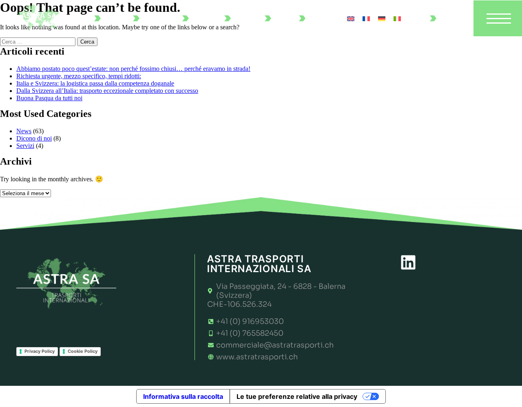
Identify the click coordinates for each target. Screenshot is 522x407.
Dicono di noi (34, 138)
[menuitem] (350, 18)
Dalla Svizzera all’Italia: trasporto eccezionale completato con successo (107, 90)
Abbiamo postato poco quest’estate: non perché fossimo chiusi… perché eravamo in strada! (133, 68)
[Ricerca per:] (38, 41)
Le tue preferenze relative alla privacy (297, 396)
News (23, 131)
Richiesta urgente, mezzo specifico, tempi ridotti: (78, 76)
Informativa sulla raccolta (183, 396)
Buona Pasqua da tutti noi (49, 98)
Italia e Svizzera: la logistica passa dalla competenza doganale (95, 83)
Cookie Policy (82, 351)
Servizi (25, 145)
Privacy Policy (39, 351)
